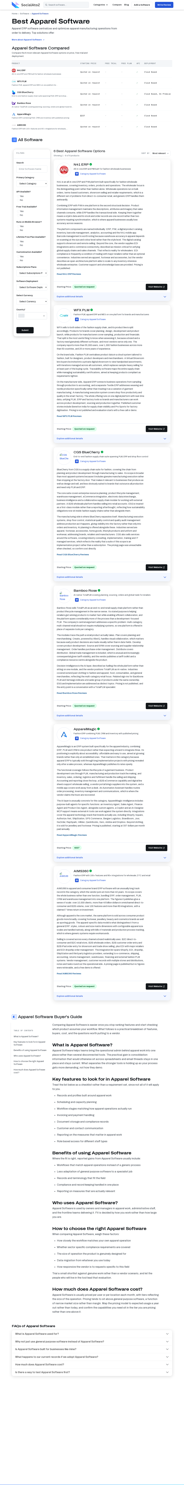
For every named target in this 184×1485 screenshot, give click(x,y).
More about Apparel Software (27, 40)
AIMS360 (81, 871)
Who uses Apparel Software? (27, 1056)
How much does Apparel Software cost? (29, 1071)
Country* (20, 310)
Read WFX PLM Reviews (69, 416)
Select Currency (24, 295)
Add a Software (142, 5)
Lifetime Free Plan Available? (31, 237)
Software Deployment (27, 281)
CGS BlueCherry (87, 452)
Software (24, 14)
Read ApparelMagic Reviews (72, 835)
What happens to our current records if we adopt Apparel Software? (56, 1356)
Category (93, 174)
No (21, 200)
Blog (126, 5)
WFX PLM (81, 310)
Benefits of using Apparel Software (30, 1050)
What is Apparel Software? (26, 1036)
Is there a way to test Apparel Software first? (42, 1372)
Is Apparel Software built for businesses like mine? (45, 1349)
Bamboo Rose (85, 590)
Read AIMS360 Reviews (69, 973)
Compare (117, 5)
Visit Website (155, 287)
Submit (25, 330)
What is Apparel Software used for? (37, 1333)
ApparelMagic (85, 729)
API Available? (23, 192)
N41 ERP (81, 164)
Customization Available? (29, 252)
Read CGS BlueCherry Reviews (73, 554)
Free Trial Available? (26, 207)
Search (20, 163)
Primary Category (25, 178)
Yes (22, 196)
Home (14, 14)
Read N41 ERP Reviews (69, 274)
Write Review (164, 5)
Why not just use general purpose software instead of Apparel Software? (59, 1341)
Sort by (145, 153)
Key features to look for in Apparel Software (29, 1043)
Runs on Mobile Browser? (29, 222)
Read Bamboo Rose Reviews (72, 693)
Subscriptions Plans (26, 267)
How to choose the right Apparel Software (29, 1062)
